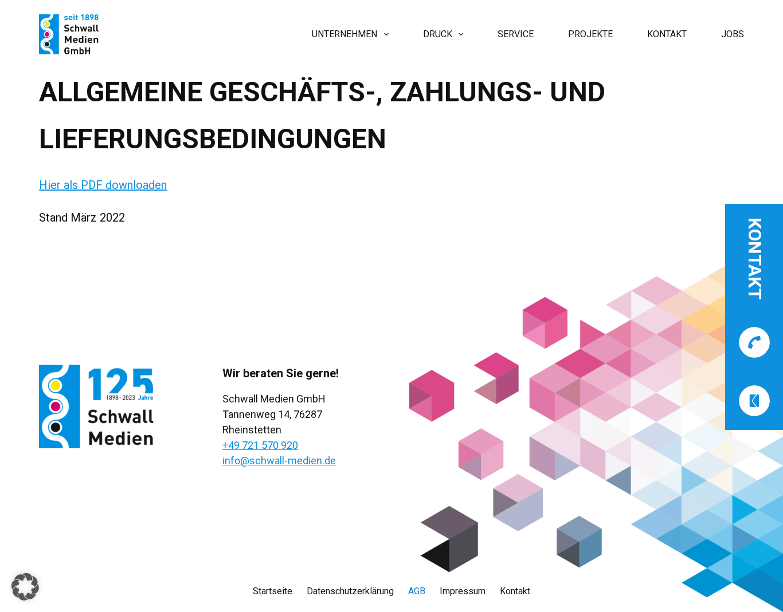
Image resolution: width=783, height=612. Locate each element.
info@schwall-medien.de (279, 461)
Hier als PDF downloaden (103, 185)
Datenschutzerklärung (350, 591)
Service (516, 34)
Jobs (732, 34)
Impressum (463, 591)
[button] (25, 587)
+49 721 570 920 (260, 445)
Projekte (590, 34)
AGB (416, 591)
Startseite (272, 591)
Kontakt (667, 34)
